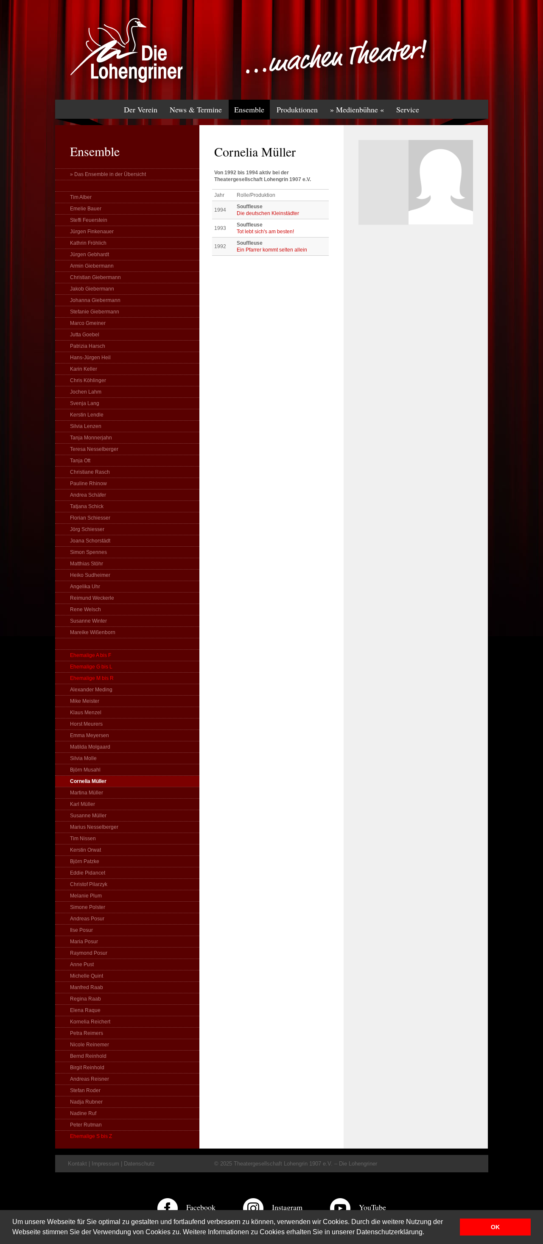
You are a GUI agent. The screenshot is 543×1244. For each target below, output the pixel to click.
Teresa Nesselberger (94, 449)
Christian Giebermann (95, 277)
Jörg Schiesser (87, 529)
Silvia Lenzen (85, 426)
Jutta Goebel (84, 335)
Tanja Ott (80, 461)
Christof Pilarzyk (88, 884)
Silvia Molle (83, 758)
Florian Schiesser (90, 518)
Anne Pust (82, 964)
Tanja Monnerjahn (91, 438)
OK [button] (495, 1227)
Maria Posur (84, 942)
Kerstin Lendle (87, 415)
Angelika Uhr (85, 587)
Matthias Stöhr (86, 564)
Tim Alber (81, 197)
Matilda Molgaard (90, 747)
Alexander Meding (91, 690)
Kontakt (77, 1163)
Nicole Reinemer (89, 1045)
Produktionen (297, 109)
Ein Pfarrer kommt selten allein (272, 250)
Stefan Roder (85, 1090)
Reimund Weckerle (92, 598)
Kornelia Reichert (90, 1022)
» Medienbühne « (357, 109)
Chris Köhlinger (88, 380)
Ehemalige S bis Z (91, 1136)
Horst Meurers (86, 724)
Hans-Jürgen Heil (90, 358)
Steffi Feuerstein (88, 220)
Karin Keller (83, 369)
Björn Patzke (84, 861)
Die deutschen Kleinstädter (268, 213)
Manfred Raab (86, 987)
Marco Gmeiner (88, 323)
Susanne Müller (88, 816)
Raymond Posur (88, 953)
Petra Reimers (86, 1033)
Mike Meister (84, 701)
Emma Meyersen (89, 735)
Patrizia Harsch (87, 346)
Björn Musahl (85, 770)
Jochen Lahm (85, 392)
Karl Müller (82, 804)
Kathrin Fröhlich (88, 243)
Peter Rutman (86, 1125)
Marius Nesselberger (94, 827)
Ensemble (249, 109)
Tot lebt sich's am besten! (265, 232)
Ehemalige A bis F (90, 655)
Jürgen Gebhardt (89, 254)
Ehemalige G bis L (91, 667)
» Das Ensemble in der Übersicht (108, 174)
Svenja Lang (84, 403)
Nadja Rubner (86, 1102)
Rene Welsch (85, 609)
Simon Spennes (88, 552)
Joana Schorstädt (90, 541)
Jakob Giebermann (92, 289)
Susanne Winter (88, 621)
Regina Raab (85, 999)
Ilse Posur (81, 930)
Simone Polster (87, 907)
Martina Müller (86, 793)
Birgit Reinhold (87, 1068)
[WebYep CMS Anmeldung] (477, 59)
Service (407, 109)
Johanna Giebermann (95, 300)
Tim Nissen (83, 838)
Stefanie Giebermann (94, 312)
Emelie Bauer (85, 209)
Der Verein (140, 109)
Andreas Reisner (89, 1079)
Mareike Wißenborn (92, 632)
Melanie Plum (86, 896)
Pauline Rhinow (88, 483)
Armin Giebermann (92, 266)
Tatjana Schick (87, 506)
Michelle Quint (86, 976)
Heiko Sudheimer (90, 575)
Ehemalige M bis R (92, 678)
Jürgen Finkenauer (92, 232)
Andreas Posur (87, 919)
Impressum (105, 1163)
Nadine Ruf (83, 1113)
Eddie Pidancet (87, 873)
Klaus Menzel (85, 713)
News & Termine (196, 109)
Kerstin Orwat (85, 850)
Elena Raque (85, 1010)
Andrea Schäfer (88, 495)
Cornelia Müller (88, 781)
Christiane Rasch (90, 472)
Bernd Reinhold (88, 1056)
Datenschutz (139, 1163)
